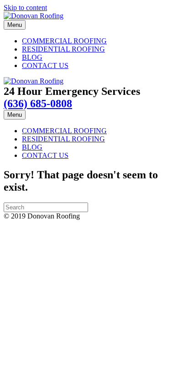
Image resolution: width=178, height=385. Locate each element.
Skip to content (25, 7)
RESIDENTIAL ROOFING (63, 49)
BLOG (32, 57)
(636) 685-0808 (38, 103)
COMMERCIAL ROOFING (64, 41)
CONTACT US (45, 65)
